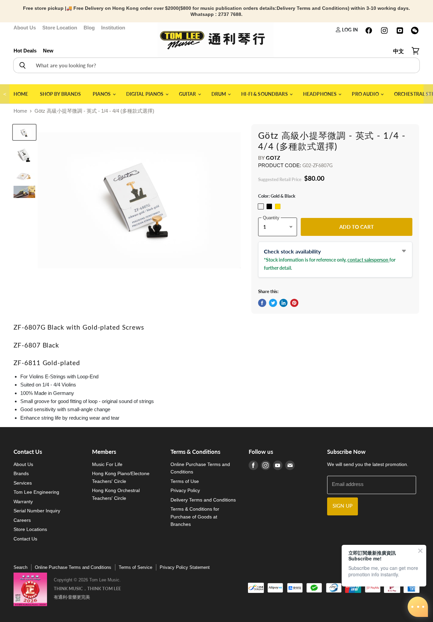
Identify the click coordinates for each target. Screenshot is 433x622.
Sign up (342, 506)
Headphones (320, 94)
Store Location (59, 27)
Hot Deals (25, 50)
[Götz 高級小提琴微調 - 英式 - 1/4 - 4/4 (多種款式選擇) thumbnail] (24, 177)
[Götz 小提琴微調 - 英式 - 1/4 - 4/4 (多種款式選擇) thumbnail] (24, 132)
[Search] (22, 65)
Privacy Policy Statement (185, 567)
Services (23, 483)
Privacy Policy (185, 490)
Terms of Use (184, 481)
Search (20, 567)
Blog (89, 27)
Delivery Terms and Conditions (203, 500)
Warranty (23, 501)
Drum (219, 94)
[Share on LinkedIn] (283, 303)
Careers (22, 520)
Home (21, 94)
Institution (113, 27)
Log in (349, 29)
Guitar (188, 94)
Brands (21, 473)
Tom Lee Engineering (36, 492)
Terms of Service (135, 567)
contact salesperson (368, 260)
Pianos (102, 94)
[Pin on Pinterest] (294, 303)
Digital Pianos (145, 94)
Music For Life (107, 464)
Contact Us (25, 538)
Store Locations (30, 529)
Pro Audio (366, 94)
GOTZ (273, 158)
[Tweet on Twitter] (273, 303)
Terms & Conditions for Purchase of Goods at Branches (194, 516)
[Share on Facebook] (262, 303)
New (48, 50)
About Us (25, 27)
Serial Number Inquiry (37, 510)
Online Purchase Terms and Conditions (73, 567)
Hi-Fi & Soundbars (265, 94)
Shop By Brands (60, 94)
